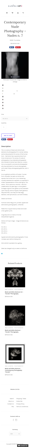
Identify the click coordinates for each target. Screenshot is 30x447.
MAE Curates (15, 40)
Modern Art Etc (15, 389)
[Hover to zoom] (15, 65)
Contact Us (10, 404)
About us (11, 401)
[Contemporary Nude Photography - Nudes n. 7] (8, 86)
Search (12, 398)
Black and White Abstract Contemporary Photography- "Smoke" (13, 370)
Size (2, 114)
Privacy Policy (20, 404)
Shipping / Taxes (21, 398)
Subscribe (19, 401)
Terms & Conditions (22, 406)
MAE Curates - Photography (14, 289)
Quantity (3, 123)
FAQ (13, 406)
